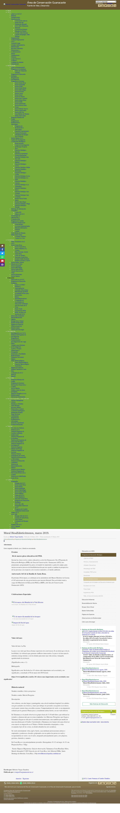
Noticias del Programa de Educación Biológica (18, 441)
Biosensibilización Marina (89, 603)
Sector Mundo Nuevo (21, 109)
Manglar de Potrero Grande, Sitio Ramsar (21, 32)
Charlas (13, 528)
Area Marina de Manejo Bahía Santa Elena (22, 114)
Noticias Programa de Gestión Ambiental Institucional (17, 433)
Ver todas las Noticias (17, 428)
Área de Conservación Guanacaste (46, 2)
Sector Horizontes (20, 103)
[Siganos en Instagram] (108, 6)
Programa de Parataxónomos (15, 339)
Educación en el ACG (17, 279)
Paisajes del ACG (20, 483)
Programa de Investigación (15, 78)
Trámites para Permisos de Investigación (18, 346)
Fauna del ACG (19, 495)
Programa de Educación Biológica (92, 555)
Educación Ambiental (17, 316)
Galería (17, 231)
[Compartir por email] (2, 261)
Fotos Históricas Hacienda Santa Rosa (21, 497)
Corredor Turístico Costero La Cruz (20, 237)
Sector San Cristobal (21, 98)
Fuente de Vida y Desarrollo (38, 6)
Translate (109, 3)
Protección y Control (17, 409)
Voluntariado (15, 64)
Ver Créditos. (89, 793)
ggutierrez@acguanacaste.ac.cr (94, 717)
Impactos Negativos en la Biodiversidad (18, 394)
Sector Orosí (18, 95)
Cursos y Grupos (16, 348)
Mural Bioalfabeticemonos (21, 297)
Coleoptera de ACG (17, 373)
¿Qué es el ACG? (16, 14)
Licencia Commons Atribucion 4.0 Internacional (84, 803)
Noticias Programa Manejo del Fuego (16, 447)
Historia (13, 15)
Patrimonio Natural (16, 412)
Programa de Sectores (17, 81)
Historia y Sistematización (19, 287)
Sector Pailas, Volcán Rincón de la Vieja (17, 263)
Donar (13, 53)
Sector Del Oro (19, 112)
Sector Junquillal (20, 84)
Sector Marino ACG (17, 138)
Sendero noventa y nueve (22, 260)
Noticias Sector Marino (18, 469)
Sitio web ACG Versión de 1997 (79, 796)
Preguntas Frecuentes (17, 357)
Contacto (14, 60)
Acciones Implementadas (22, 226)
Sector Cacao (19, 93)
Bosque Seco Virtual (17, 321)
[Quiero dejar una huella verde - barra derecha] (95, 722)
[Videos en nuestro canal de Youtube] (105, 6)
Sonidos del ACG (16, 524)
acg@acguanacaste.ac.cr (13, 792)
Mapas (13, 359)
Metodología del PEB (21, 291)
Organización (15, 38)
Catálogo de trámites (17, 62)
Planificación (15, 46)
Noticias (13, 57)
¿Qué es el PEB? (20, 285)
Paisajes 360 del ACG (21, 516)
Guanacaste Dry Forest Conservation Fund (95, 791)
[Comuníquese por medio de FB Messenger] (115, 6)
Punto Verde (18, 309)
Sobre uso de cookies (70, 801)
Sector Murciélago (20, 90)
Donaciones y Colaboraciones (15, 51)
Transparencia (15, 55)
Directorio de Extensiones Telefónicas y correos (16, 798)
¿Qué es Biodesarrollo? (18, 67)
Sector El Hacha (20, 96)
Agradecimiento (111, 787)
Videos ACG (15, 512)
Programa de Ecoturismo (18, 69)
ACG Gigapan (15, 526)
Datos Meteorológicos (17, 360)
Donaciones (18, 295)
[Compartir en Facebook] (2, 249)
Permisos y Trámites (17, 404)
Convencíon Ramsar (21, 29)
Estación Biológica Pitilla (22, 167)
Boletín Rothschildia (17, 322)
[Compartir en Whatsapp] (2, 257)
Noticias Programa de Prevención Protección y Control (18, 472)
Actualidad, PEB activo (22, 293)
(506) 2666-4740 (10, 796)
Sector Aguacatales (20, 110)
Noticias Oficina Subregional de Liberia (18, 454)
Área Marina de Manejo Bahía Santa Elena (18, 233)
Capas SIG (18, 212)
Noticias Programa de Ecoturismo (17, 437)
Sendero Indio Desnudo (22, 259)
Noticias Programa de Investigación (17, 444)
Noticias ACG (15, 430)
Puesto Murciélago (20, 202)
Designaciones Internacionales (15, 18)
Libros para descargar (17, 329)
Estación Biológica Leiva (22, 176)
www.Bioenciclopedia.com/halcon (49, 753)
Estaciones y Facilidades (18, 354)
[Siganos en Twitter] (102, 6)
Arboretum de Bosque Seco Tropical (21, 135)
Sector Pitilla (18, 102)
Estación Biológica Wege (22, 204)
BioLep (13, 374)
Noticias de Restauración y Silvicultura (18, 458)
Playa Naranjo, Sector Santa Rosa (21, 252)
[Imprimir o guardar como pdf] (2, 264)
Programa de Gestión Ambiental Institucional (18, 221)
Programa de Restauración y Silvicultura (15, 122)
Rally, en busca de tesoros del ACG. (20, 313)
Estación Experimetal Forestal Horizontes (21, 154)
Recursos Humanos (17, 48)
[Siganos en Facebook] (99, 6)
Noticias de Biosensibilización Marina (16, 466)
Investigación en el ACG (18, 333)
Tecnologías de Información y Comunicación (15, 217)
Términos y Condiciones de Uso (56, 801)
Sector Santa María (20, 88)
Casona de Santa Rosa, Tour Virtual (22, 518)
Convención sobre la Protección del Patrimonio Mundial (21, 22)
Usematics (113, 790)
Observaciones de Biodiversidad (16, 327)
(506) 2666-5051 (10, 795)
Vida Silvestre (15, 405)
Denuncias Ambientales (18, 397)
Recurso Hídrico (16, 407)
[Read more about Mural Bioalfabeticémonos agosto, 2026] (94, 669)
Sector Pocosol (19, 91)
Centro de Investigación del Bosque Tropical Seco (22, 146)
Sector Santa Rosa (20, 83)
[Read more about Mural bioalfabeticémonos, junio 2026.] (94, 692)
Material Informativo (21, 228)
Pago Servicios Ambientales (15, 415)
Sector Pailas (19, 86)
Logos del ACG (16, 59)
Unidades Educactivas (21, 290)
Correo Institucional (9, 799)
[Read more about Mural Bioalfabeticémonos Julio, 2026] (94, 681)
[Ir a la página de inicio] (2, 246)
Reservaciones (19, 143)
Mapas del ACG (20, 214)
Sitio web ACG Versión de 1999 (79, 795)
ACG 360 (14, 514)
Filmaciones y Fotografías (15, 351)
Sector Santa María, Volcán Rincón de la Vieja (17, 270)
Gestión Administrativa (18, 45)
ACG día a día (19, 504)
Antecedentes (19, 224)
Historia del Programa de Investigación (18, 335)
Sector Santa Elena (20, 100)
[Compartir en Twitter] (2, 253)
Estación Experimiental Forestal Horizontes (22, 132)
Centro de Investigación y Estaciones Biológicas (18, 140)
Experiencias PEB (20, 310)
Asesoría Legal (15, 43)
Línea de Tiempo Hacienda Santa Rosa (21, 256)
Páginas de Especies (17, 324)
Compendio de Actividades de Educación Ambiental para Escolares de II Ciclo (21, 303)
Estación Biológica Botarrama (20, 170)
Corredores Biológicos (18, 410)
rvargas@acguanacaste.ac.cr (23, 772)
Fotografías (14, 481)
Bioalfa (13, 376)
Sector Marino (15, 276)
